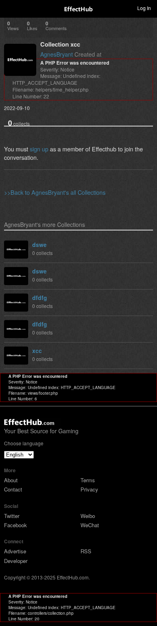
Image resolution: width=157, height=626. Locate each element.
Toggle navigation (9, 7)
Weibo (88, 516)
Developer (15, 561)
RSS (86, 551)
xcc (37, 351)
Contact (13, 489)
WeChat (90, 525)
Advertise (15, 551)
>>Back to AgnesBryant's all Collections (54, 192)
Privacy (89, 489)
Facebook (15, 525)
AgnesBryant (56, 54)
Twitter (11, 516)
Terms (88, 480)
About (11, 480)
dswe (39, 245)
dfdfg (39, 298)
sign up (39, 149)
